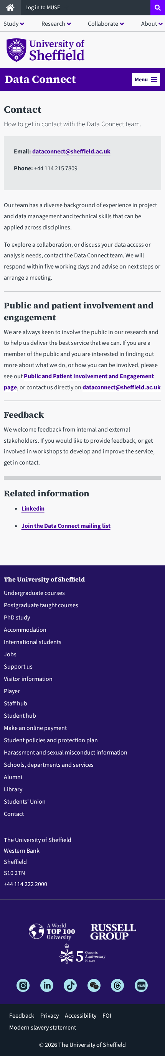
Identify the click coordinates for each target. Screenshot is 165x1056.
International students (32, 642)
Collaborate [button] (103, 24)
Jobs (10, 654)
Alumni (13, 777)
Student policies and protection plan (51, 740)
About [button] (149, 24)
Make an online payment (35, 728)
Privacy (49, 1016)
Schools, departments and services (49, 765)
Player (12, 691)
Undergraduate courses (34, 593)
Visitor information (28, 679)
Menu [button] (141, 80)
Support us (18, 666)
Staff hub (15, 703)
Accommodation (25, 630)
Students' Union (25, 801)
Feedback (21, 1016)
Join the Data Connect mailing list (66, 526)
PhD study (17, 617)
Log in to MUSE (43, 7)
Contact (14, 814)
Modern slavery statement (42, 1027)
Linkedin (33, 508)
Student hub (20, 716)
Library (13, 789)
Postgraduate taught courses (41, 605)
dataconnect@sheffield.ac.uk (71, 151)
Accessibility (80, 1016)
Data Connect (40, 79)
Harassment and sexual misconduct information (65, 752)
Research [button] (53, 24)
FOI (106, 1016)
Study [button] (10, 24)
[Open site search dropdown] (157, 7)
